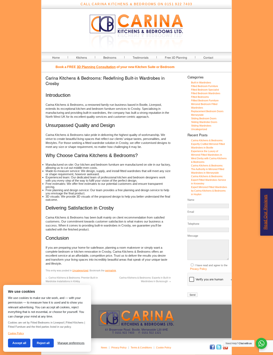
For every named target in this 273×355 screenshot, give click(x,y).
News (104, 347)
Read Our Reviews (265, 212)
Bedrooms (109, 57)
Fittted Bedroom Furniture (205, 100)
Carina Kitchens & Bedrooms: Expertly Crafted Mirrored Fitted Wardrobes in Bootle (208, 144)
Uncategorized (80, 270)
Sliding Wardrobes (201, 125)
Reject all (43, 343)
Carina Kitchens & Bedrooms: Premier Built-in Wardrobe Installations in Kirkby (72, 279)
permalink (110, 270)
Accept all (19, 343)
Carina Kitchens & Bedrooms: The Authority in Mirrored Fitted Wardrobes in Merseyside (207, 169)
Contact (208, 57)
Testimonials (140, 57)
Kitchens (81, 57)
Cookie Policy (163, 347)
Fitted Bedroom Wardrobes (205, 93)
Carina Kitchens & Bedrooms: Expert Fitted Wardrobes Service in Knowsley (208, 180)
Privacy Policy (198, 268)
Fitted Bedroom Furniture (204, 86)
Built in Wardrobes (201, 82)
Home (56, 57)
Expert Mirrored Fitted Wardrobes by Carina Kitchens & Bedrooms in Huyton (209, 191)
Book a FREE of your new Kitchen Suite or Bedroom (115, 67)
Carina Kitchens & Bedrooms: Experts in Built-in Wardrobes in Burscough (145, 279)
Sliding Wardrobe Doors (204, 122)
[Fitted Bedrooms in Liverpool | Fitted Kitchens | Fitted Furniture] (136, 49)
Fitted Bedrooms (200, 97)
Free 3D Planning (176, 57)
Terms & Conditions (141, 347)
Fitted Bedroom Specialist (205, 89)
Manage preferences (71, 343)
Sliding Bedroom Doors (203, 118)
